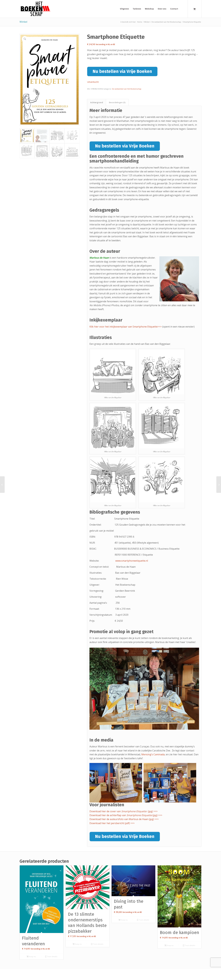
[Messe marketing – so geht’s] (2, 484)
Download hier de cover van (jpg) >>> (123, 811)
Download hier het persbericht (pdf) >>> (112, 823)
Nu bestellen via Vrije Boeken (122, 71)
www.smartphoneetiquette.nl (131, 560)
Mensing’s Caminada (153, 754)
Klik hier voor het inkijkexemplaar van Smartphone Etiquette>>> (125, 326)
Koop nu (32, 956)
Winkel (23, 21)
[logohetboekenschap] (35, 9)
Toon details (51, 956)
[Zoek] (182, 9)
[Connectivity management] (218, 484)
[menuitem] (124, 9)
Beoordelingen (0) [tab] (117, 102)
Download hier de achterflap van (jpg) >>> (126, 815)
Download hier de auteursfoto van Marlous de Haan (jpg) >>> (124, 819)
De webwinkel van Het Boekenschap (126, 89)
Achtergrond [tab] (96, 102)
